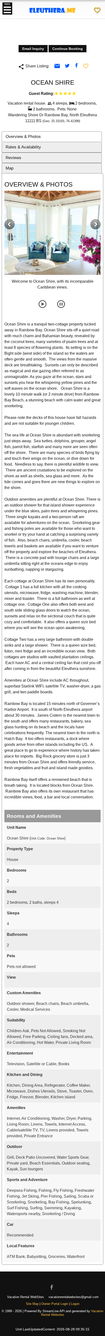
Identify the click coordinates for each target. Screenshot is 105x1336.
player (42, 304)
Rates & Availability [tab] (23, 147)
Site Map (32, 1304)
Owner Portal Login (54, 1304)
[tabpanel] (52, 721)
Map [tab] (9, 168)
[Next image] (95, 224)
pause (61, 304)
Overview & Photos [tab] (23, 136)
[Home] (52, 17)
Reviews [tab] (13, 157)
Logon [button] (75, 1304)
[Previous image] (9, 224)
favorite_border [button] (86, 66)
